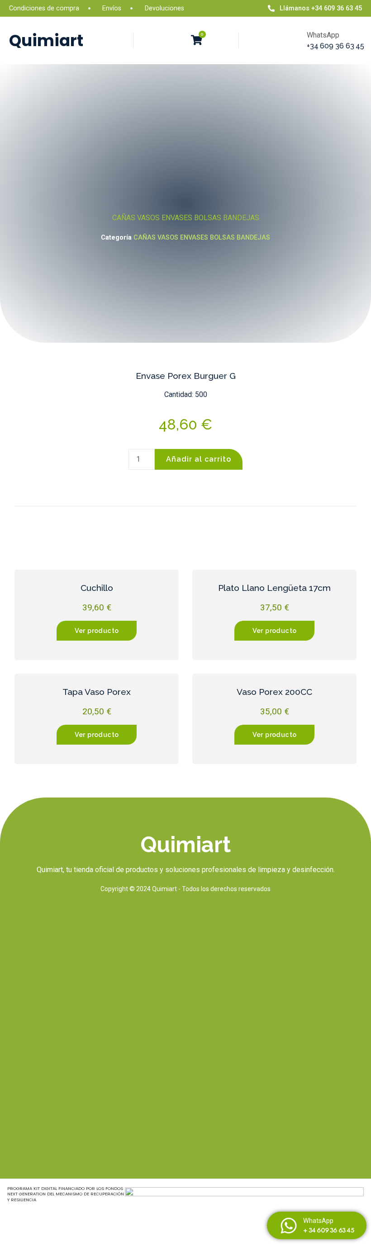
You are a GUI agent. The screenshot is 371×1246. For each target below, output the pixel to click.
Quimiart (46, 40)
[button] (176, 40)
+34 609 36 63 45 (335, 46)
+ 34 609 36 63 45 (328, 1230)
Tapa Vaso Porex (96, 692)
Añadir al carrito (198, 459)
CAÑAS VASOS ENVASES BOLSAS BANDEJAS (185, 217)
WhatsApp (318, 1221)
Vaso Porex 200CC (274, 692)
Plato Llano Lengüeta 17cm (274, 588)
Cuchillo (97, 588)
